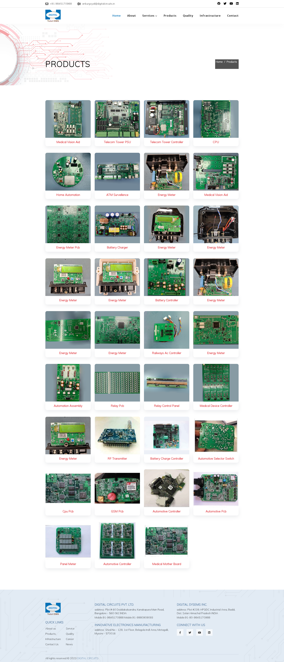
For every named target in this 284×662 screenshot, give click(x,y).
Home (116, 15)
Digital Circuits (87, 658)
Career (70, 639)
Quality (188, 15)
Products (170, 15)
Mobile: (99, 617)
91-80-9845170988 (197, 617)
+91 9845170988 (61, 3)
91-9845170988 (113, 617)
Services (148, 15)
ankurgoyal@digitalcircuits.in (98, 3)
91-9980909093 (142, 617)
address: (100, 609)
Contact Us (52, 644)
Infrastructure (210, 15)
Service (70, 628)
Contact (233, 15)
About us (50, 628)
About (131, 15)
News (69, 644)
